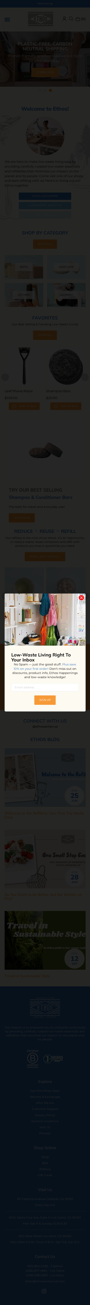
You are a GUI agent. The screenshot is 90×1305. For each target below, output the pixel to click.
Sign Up (45, 699)
